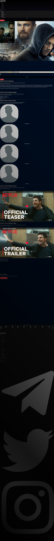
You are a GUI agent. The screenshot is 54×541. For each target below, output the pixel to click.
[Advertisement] (27, 66)
